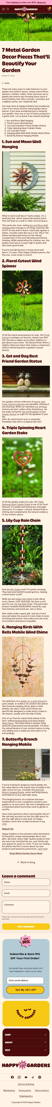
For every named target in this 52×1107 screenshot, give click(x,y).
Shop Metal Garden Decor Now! (26, 853)
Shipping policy (26, 1096)
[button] (3, 9)
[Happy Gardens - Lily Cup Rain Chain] (22, 585)
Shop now (41, 2)
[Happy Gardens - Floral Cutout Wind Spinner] (22, 330)
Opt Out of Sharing (26, 1084)
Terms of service (42, 1090)
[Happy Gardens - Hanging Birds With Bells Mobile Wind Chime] (23, 696)
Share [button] (7, 83)
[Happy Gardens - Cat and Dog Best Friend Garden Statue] (26, 397)
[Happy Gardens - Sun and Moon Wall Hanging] (24, 211)
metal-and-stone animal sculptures (24, 402)
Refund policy (9, 1090)
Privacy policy (25, 1090)
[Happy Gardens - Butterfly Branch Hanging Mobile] (26, 780)
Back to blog (28, 862)
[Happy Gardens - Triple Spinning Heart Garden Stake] (22, 497)
